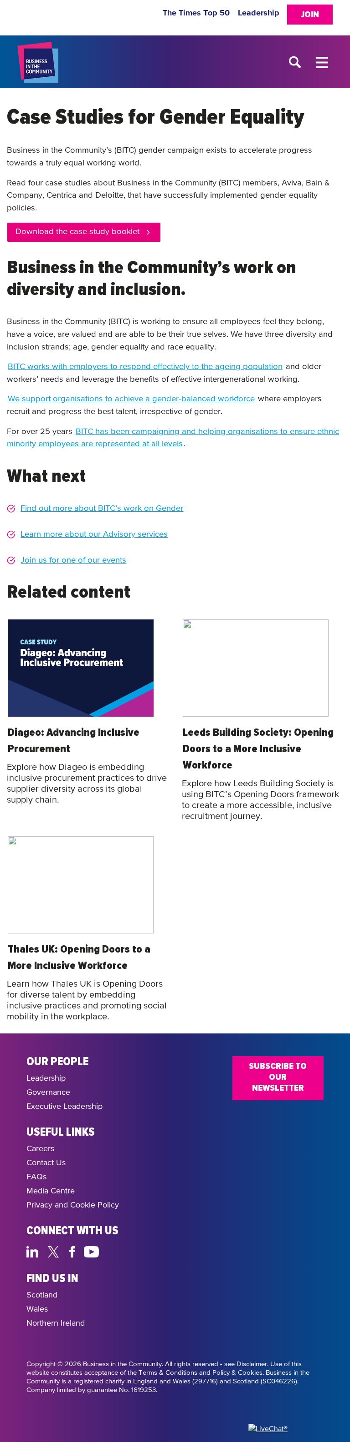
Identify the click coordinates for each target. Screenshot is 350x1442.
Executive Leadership (64, 1107)
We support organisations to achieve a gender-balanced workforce (131, 399)
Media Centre (50, 1191)
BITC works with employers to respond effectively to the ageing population (145, 367)
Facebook (73, 1250)
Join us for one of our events (73, 560)
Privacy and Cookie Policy (72, 1205)
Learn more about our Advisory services (94, 534)
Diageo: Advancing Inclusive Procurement (73, 740)
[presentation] (80, 668)
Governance (48, 1092)
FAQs (36, 1177)
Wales (37, 1309)
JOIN (310, 14)
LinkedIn (34, 1250)
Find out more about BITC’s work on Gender (102, 508)
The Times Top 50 (196, 13)
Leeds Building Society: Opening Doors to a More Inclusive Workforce (258, 749)
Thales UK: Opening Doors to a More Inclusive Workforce (79, 957)
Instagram (113, 1250)
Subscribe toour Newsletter (278, 1077)
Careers (40, 1149)
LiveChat (135, 1250)
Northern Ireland (55, 1323)
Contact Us (46, 1163)
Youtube (92, 1250)
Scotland (41, 1295)
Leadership (258, 13)
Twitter (56, 1250)
